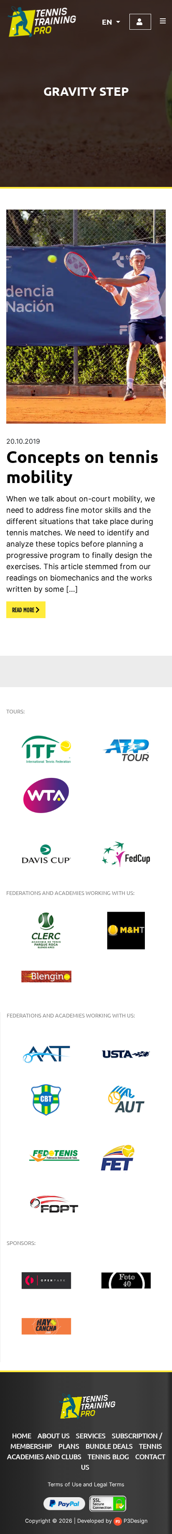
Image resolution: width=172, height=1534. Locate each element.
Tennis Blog (108, 1456)
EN (108, 21)
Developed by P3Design (112, 1521)
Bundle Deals (109, 1446)
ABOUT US (54, 1435)
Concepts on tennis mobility (82, 466)
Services (91, 1435)
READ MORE (23, 610)
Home (21, 1435)
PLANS (68, 1446)
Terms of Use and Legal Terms (86, 1484)
